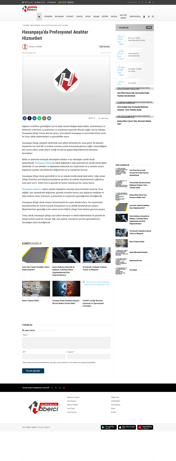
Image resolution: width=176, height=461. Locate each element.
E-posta (71, 352)
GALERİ (28, 2)
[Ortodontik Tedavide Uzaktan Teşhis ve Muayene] (97, 255)
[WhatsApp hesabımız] (153, 2)
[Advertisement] (10, 59)
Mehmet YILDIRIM (35, 47)
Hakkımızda (115, 397)
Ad (24, 352)
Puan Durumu (71, 412)
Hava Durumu (71, 401)
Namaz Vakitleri (72, 405)
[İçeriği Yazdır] (49, 118)
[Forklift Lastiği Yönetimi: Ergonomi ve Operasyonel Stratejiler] (97, 289)
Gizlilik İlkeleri (115, 401)
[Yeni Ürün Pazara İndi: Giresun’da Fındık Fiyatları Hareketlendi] (122, 174)
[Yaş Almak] (122, 274)
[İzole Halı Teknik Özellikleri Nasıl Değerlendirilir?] (36, 255)
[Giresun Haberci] (29, 11)
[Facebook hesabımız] (139, 2)
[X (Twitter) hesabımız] (142, 2)
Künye (113, 408)
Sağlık (114, 16)
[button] (39, 16)
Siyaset (70, 16)
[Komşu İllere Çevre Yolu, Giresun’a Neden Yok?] (122, 200)
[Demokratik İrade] (122, 264)
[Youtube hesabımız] (149, 2)
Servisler (135, 16)
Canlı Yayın (71, 408)
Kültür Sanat (123, 16)
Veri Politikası (115, 405)
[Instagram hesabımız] (146, 2)
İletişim (113, 412)
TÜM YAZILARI (104, 47)
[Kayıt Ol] (144, 16)
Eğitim (105, 16)
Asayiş (79, 16)
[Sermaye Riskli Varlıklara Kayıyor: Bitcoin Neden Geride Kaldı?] (66, 289)
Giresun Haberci (44, 427)
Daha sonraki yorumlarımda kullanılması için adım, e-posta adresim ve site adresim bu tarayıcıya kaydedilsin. (59, 362)
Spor (87, 16)
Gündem (48, 16)
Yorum (25, 335)
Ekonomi (59, 16)
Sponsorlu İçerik (105, 53)
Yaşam (96, 16)
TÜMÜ (149, 27)
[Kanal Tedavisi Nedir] (36, 289)
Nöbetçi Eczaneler (73, 397)
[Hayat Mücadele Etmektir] (122, 255)
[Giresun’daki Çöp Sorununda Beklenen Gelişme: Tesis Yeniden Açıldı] (122, 187)
